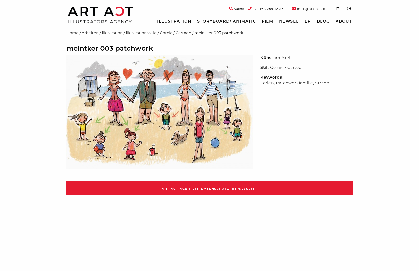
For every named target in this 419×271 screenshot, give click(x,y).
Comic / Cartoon (175, 33)
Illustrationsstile (141, 33)
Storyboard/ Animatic (226, 21)
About (344, 21)
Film (267, 21)
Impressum (243, 188)
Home (72, 33)
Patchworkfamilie (294, 83)
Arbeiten (90, 33)
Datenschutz (215, 188)
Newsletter (295, 21)
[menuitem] (174, 21)
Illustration (174, 21)
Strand (322, 83)
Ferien (267, 83)
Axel (286, 58)
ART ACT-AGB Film (180, 188)
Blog (323, 21)
